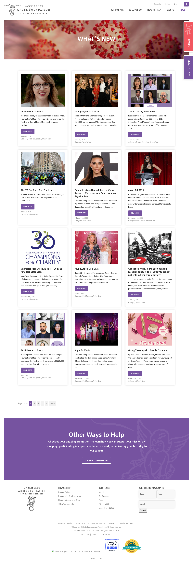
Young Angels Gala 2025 (87, 269)
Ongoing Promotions (96, 460)
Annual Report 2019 (106, 508)
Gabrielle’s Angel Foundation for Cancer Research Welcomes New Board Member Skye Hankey (95, 193)
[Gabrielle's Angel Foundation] (27, 10)
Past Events (140, 220)
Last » (52, 403)
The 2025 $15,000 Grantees (142, 111)
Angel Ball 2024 (82, 350)
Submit (143, 510)
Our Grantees (104, 496)
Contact (94, 534)
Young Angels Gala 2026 (87, 111)
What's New (46, 139)
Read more (27, 131)
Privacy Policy (84, 534)
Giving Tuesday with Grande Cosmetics (148, 350)
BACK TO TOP (96, 559)
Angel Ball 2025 (136, 190)
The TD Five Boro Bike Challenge (37, 190)
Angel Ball (102, 492)
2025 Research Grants (32, 350)
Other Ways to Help (66, 504)
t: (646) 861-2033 (106, 534)
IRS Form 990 (104, 504)
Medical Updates (35, 139)
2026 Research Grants (32, 111)
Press (101, 500)
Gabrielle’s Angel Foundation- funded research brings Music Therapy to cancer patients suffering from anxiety (149, 272)
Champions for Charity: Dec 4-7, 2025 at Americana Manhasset (41, 270)
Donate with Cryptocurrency (69, 496)
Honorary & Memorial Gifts (69, 500)
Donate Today (64, 492)
